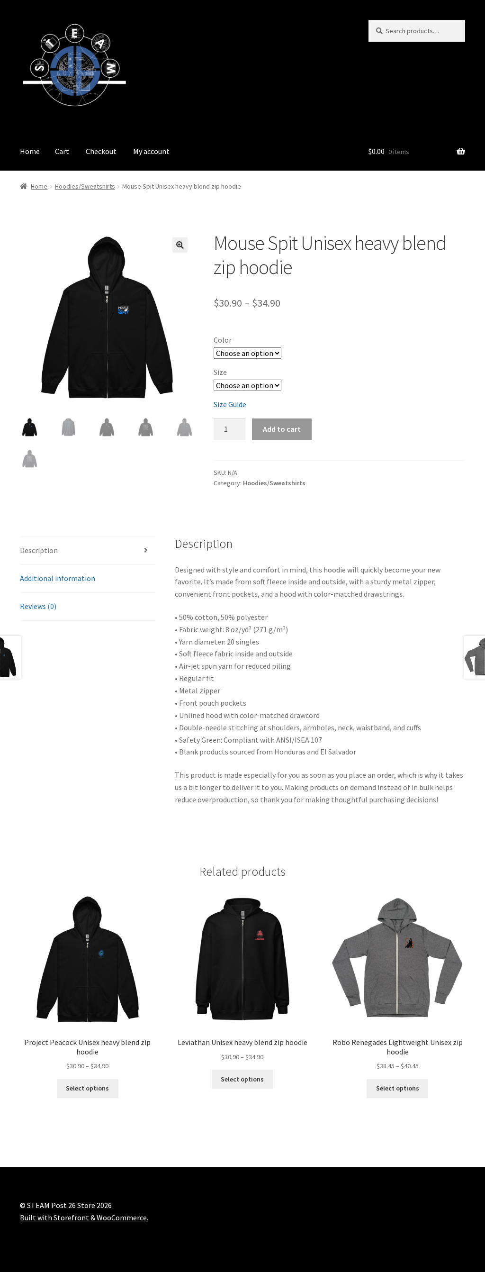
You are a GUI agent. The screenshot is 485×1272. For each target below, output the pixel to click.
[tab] (87, 551)
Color (223, 340)
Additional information (57, 578)
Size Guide (230, 404)
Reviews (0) (38, 606)
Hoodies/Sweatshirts (85, 186)
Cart (62, 151)
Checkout (101, 151)
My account (151, 151)
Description (39, 550)
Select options (87, 1088)
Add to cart (282, 429)
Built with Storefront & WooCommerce (83, 1217)
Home (30, 151)
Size (220, 372)
